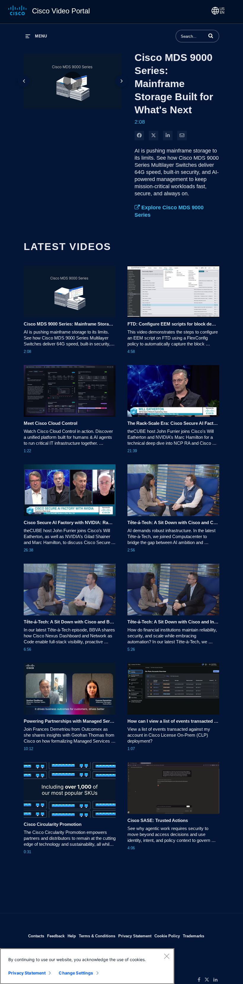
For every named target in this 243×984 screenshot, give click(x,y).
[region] (87, 966)
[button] (210, 35)
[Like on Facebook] (201, 979)
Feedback (56, 935)
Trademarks (193, 935)
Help (72, 935)
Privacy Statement (134, 935)
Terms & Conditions (97, 935)
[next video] (121, 81)
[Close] (167, 956)
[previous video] (24, 81)
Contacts (36, 935)
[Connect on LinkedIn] (216, 979)
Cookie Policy (167, 935)
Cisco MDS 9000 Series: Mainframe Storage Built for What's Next (174, 83)
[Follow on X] (208, 979)
